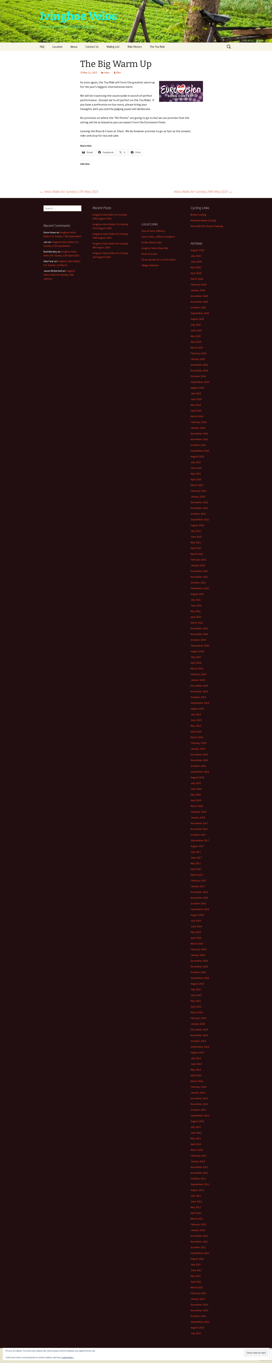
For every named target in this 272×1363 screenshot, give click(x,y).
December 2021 (199, 571)
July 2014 (196, 1058)
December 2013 (199, 1098)
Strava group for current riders (159, 259)
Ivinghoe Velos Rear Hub (155, 248)
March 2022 (197, 554)
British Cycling (198, 214)
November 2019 (199, 691)
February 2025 (198, 353)
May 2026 (196, 267)
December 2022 (199, 502)
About (74, 46)
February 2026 (198, 284)
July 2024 (196, 393)
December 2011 (199, 1235)
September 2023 (200, 450)
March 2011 (197, 1287)
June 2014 (196, 1064)
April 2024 (196, 410)
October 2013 (198, 1109)
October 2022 (198, 513)
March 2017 (197, 874)
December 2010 (199, 1304)
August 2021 (197, 594)
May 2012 (196, 1207)
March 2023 (197, 485)
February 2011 (198, 1293)
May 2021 (196, 611)
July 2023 (196, 462)
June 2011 (196, 1270)
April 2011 (196, 1281)
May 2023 (196, 473)
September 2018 (200, 771)
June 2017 (196, 857)
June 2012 (196, 1201)
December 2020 (199, 628)
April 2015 (196, 1006)
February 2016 (198, 949)
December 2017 (199, 823)
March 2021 (197, 622)
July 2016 (196, 920)
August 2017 (197, 846)
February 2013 (198, 1155)
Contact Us (92, 46)
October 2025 (198, 307)
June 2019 (196, 720)
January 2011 (198, 1299)
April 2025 (196, 341)
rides (107, 72)
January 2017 (198, 886)
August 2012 (197, 1190)
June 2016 (196, 926)
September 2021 (200, 588)
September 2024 (200, 382)
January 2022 (198, 565)
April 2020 (196, 662)
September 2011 (200, 1253)
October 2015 (198, 972)
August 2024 (197, 387)
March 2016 (197, 943)
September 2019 (200, 703)
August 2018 (197, 777)
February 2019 (198, 743)
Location (57, 46)
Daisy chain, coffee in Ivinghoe (158, 236)
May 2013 (196, 1138)
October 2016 (198, 903)
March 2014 (197, 1081)
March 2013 (197, 1150)
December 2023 (199, 433)
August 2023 (197, 456)
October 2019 (198, 697)
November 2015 (199, 966)
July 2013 (196, 1127)
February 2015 (198, 1018)
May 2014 (196, 1069)
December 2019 (199, 685)
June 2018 (196, 788)
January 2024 (198, 427)
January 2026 (198, 290)
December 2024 (199, 364)
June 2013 (196, 1132)
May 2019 (196, 725)
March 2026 (197, 278)
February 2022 (198, 559)
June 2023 (196, 468)
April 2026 (196, 273)
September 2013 (200, 1115)
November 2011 (199, 1241)
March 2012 (197, 1218)
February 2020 (198, 674)
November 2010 (199, 1310)
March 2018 (197, 806)
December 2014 (199, 1029)
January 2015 (198, 1023)
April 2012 (196, 1213)
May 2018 (196, 794)
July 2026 (196, 256)
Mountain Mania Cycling (203, 220)
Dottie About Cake (152, 242)
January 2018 (198, 817)
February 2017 (198, 880)
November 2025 (199, 301)
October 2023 (198, 445)
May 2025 (196, 336)
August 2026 (197, 250)
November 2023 (199, 439)
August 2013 (197, 1121)
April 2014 (196, 1075)
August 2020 (197, 651)
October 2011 (198, 1247)
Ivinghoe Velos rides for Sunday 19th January (59, 274)
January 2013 (198, 1161)
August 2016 (197, 915)
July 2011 (196, 1264)
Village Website (150, 265)
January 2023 (198, 496)
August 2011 (197, 1258)
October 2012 (198, 1178)
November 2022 (199, 508)
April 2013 (196, 1144)
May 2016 (196, 932)
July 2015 (196, 989)
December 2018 (199, 754)
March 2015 (197, 1012)
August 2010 (197, 1327)
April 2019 (196, 731)
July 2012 (196, 1195)
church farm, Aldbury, (153, 231)
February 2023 (198, 490)
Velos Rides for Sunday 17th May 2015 (69, 191)
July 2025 (196, 324)
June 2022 (196, 536)
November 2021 (199, 576)
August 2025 (197, 319)
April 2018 (196, 800)
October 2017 (198, 834)
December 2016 (199, 892)
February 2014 (198, 1086)
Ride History (134, 46)
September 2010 (200, 1321)
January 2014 (198, 1092)
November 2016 (199, 897)
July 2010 (196, 1333)
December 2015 (199, 960)
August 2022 (197, 525)
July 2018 (196, 783)
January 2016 (198, 955)
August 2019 (197, 708)
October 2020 (198, 639)
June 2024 (196, 399)
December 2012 (199, 1167)
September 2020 (200, 645)
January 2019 (198, 748)
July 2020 (196, 657)
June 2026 (196, 261)
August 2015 (197, 983)
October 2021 (198, 582)
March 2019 (197, 737)
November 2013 (199, 1104)
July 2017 (196, 852)
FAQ (42, 46)
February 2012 (198, 1224)
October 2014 (198, 1041)
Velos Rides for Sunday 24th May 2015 (203, 191)
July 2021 (196, 599)
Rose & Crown (149, 253)
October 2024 (198, 376)
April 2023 (196, 479)
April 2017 (196, 869)
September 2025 (200, 313)
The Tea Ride (157, 46)
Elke (118, 72)
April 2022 (196, 548)
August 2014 (197, 1052)
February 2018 (198, 811)
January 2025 (198, 359)
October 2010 (198, 1316)
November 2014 (199, 1035)
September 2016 (200, 909)
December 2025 (199, 296)
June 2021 (196, 605)
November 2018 (199, 760)
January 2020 (198, 680)
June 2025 (196, 330)
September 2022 (200, 519)
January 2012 (198, 1230)
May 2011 (196, 1276)
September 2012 (200, 1184)
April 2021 (196, 617)
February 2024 (198, 422)
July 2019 (196, 714)
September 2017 (200, 840)
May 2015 (196, 1001)
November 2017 (199, 829)
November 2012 (199, 1172)
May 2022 (196, 542)
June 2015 (196, 995)
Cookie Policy (67, 1357)
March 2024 (197, 416)
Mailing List (113, 46)
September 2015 (200, 978)
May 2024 (196, 405)
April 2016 (196, 937)
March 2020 (197, 668)
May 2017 (196, 863)
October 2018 (198, 766)
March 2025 (197, 347)
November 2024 (199, 370)
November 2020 (199, 634)
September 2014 (200, 1046)
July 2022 (196, 531)
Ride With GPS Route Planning (207, 226)
